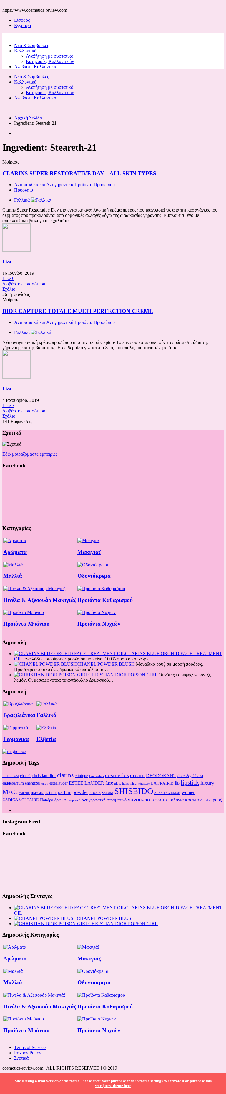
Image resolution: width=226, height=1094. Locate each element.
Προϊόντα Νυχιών (98, 624)
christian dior (44, 775)
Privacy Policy (27, 1052)
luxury (207, 783)
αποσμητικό (117, 799)
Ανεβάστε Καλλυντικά (35, 66)
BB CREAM (10, 776)
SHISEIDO (133, 791)
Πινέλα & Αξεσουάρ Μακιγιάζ (39, 600)
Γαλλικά (46, 715)
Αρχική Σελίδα (28, 117)
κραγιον (193, 799)
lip (177, 783)
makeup (24, 793)
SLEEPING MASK (167, 793)
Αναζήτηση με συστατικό (49, 56)
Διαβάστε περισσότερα (23, 283)
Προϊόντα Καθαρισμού (105, 600)
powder (80, 792)
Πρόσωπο (23, 189)
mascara (37, 792)
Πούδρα (46, 799)
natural (51, 792)
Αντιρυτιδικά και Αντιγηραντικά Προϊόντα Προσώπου (64, 184)
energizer (32, 783)
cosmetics (117, 775)
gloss (117, 783)
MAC (10, 791)
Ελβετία (46, 739)
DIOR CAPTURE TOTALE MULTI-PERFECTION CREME (77, 311)
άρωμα (60, 799)
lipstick (190, 782)
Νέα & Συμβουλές (31, 45)
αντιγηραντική (93, 799)
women (188, 792)
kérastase (144, 783)
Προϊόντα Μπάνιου (26, 624)
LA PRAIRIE (162, 783)
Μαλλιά (12, 576)
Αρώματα (15, 552)
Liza (6, 261)
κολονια (176, 799)
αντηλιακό (74, 800)
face (109, 783)
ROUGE (95, 793)
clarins (65, 775)
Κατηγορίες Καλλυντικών (50, 61)
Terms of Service (30, 1047)
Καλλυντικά (25, 50)
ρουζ (217, 799)
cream (137, 775)
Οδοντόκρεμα (94, 576)
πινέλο (207, 800)
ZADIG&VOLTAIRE (20, 799)
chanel (25, 775)
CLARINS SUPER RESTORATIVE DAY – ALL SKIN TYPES (79, 173)
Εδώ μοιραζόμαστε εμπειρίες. (30, 454)
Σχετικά (21, 1057)
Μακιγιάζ (89, 552)
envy (44, 783)
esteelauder (58, 783)
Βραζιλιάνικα (19, 715)
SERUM (107, 793)
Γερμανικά (16, 739)
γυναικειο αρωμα (147, 799)
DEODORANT (161, 775)
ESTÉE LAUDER (86, 783)
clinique (81, 775)
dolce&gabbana (190, 775)
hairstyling (129, 783)
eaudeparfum (13, 783)
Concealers (96, 776)
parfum (64, 792)
